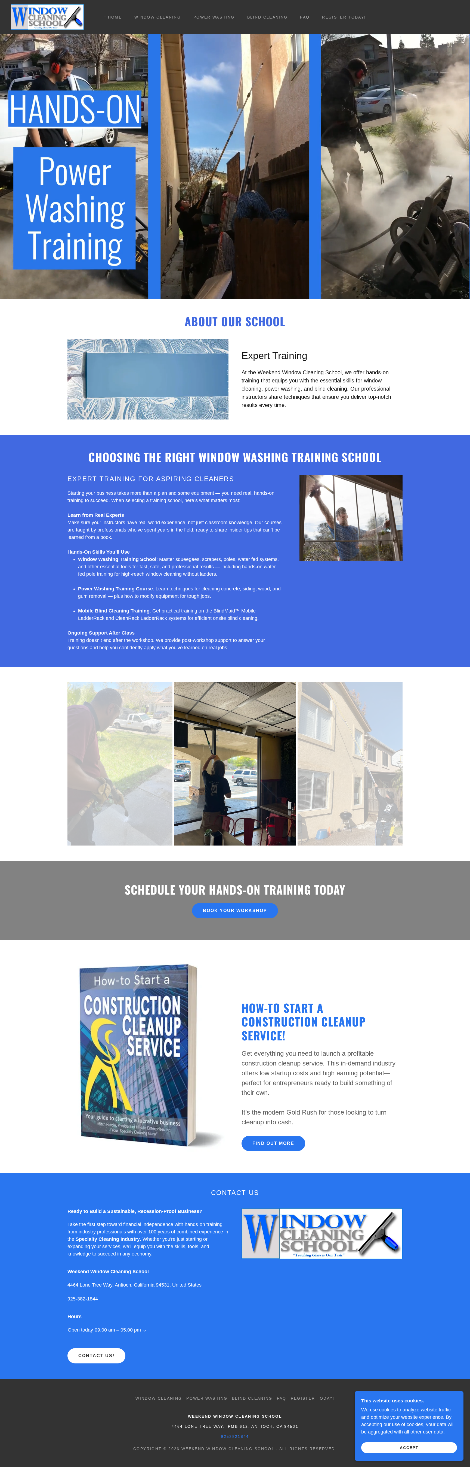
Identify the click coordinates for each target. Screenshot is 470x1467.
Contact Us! (96, 1355)
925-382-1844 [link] (82, 1299)
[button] (143, 1331)
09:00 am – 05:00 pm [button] (118, 1330)
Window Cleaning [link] (157, 17)
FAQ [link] (305, 17)
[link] (47, 16)
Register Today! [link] (344, 17)
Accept (409, 1447)
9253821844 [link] (235, 1436)
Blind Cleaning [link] (267, 17)
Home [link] (115, 17)
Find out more (273, 1143)
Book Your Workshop (235, 910)
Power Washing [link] (213, 17)
